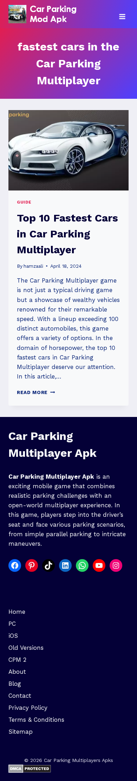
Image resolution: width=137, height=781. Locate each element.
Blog (14, 683)
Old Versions (26, 647)
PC (12, 623)
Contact (19, 695)
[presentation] (68, 150)
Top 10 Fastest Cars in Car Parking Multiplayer (67, 234)
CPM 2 (17, 659)
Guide (24, 202)
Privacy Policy (27, 707)
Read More (36, 392)
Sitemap (20, 731)
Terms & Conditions (36, 719)
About (17, 671)
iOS (13, 635)
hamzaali (33, 266)
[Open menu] (122, 14)
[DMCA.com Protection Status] (68, 768)
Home (16, 611)
